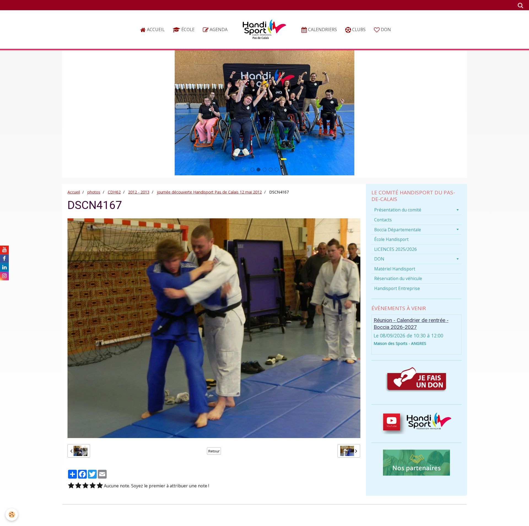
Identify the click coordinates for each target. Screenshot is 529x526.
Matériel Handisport (394, 269)
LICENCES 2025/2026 (395, 249)
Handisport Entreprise (397, 288)
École (187, 29)
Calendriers (322, 29)
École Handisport (391, 239)
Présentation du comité (397, 210)
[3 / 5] (85, 486)
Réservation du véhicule (398, 278)
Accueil (155, 29)
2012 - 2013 (138, 192)
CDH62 (114, 192)
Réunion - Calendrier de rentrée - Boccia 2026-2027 (411, 323)
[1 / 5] (71, 486)
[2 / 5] (78, 486)
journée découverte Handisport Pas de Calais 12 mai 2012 (209, 192)
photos (93, 192)
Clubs (358, 29)
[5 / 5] (100, 486)
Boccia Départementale (397, 230)
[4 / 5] (93, 486)
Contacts (383, 220)
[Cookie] (12, 514)
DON (385, 29)
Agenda (218, 29)
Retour (214, 451)
